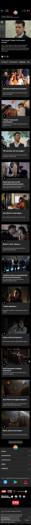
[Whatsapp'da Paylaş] (8, 57)
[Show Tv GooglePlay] (15, 482)
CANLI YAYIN (6, 10)
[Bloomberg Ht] (22, 491)
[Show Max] (24, 497)
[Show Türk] (20, 497)
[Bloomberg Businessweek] (7, 496)
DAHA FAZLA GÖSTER (15, 442)
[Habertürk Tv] (10, 491)
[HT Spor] (15, 491)
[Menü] (2, 11)
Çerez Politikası (5, 517)
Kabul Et (27, 520)
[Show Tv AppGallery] (26, 482)
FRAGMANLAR (13, 62)
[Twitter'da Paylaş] (5, 56)
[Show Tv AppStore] (5, 482)
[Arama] (29, 10)
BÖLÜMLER (4, 62)
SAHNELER (22, 62)
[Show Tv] (15, 13)
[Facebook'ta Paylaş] (2, 56)
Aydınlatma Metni (6, 519)
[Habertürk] (3, 491)
